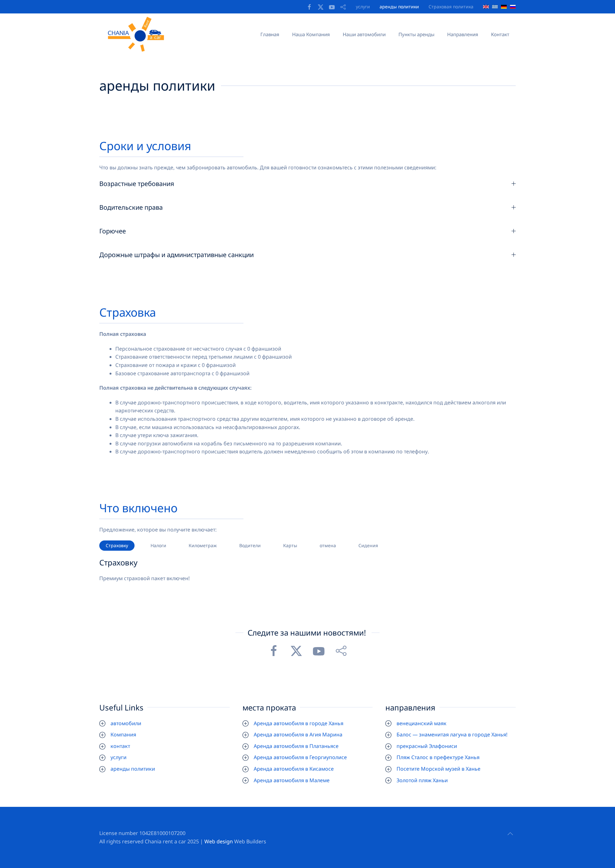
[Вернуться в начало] (138, 34)
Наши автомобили (364, 34)
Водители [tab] (250, 545)
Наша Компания (311, 34)
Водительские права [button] (131, 207)
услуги (363, 7)
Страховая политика (451, 7)
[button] (510, 834)
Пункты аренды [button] (416, 34)
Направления (462, 34)
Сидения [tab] (368, 545)
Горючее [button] (112, 231)
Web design (218, 841)
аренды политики (399, 7)
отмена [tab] (328, 545)
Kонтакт (500, 34)
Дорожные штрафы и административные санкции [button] (176, 254)
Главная (269, 34)
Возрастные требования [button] (136, 183)
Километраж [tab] (203, 545)
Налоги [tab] (158, 545)
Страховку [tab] (117, 545)
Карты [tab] (290, 545)
